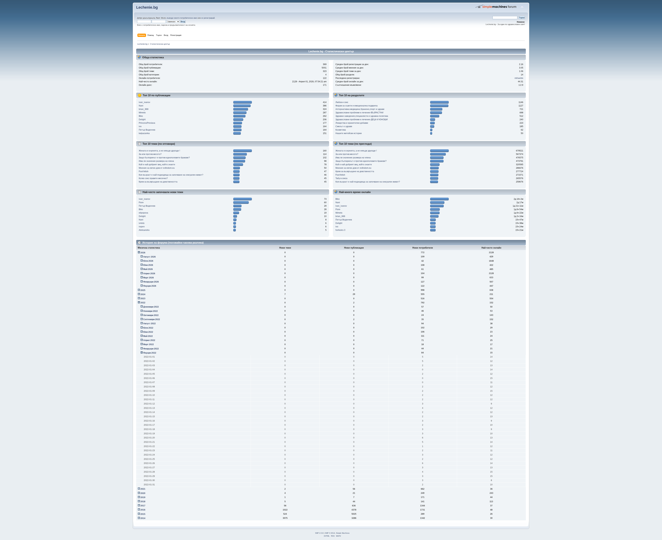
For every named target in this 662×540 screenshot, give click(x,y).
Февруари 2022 (151, 349)
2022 (143, 302)
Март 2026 (148, 277)
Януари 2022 (149, 353)
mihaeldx (519, 78)
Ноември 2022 (150, 311)
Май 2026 (148, 269)
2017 (143, 505)
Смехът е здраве (343, 126)
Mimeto (142, 112)
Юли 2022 (148, 328)
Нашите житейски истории (348, 133)
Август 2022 (149, 323)
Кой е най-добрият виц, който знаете (157, 164)
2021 (143, 489)
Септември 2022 (151, 319)
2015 (143, 514)
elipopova (143, 213)
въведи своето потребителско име (182, 18)
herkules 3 (340, 230)
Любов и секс (341, 102)
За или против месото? (150, 154)
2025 (143, 290)
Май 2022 (148, 336)
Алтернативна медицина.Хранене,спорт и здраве (359, 109)
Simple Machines (342, 533)
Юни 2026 (148, 265)
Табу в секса (341, 178)
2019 (143, 497)
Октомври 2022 (151, 315)
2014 (143, 518)
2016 (143, 510)
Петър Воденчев (147, 130)
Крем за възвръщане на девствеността (158, 182)
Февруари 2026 (151, 282)
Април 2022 (149, 340)
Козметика (340, 130)
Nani (141, 106)
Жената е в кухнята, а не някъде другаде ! (159, 151)
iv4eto (141, 223)
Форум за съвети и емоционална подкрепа (356, 106)
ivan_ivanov (144, 102)
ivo (140, 126)
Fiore (141, 202)
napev (142, 226)
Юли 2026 (148, 261)
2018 (143, 501)
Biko (141, 116)
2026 (143, 252)
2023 (143, 298)
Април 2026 (149, 273)
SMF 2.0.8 (319, 533)
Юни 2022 (148, 332)
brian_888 (143, 109)
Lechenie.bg (147, 7)
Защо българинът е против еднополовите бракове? (164, 157)
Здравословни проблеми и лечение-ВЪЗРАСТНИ (359, 112)
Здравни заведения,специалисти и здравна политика (361, 116)
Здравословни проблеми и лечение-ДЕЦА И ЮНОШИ (361, 119)
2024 (143, 294)
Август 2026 (149, 257)
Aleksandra (144, 230)
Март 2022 (148, 344)
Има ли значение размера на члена (156, 161)
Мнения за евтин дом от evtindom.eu (157, 168)
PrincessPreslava (147, 123)
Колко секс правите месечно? (153, 178)
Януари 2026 (149, 286)
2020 (143, 493)
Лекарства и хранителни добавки (351, 123)
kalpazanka (144, 133)
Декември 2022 (151, 307)
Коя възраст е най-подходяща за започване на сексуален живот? (171, 175)
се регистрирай (208, 18)
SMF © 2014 (330, 533)
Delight (142, 119)
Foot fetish (143, 171)
